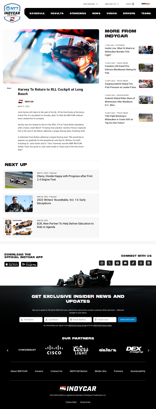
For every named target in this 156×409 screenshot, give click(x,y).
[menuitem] (37, 13)
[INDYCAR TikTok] (133, 263)
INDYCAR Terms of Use (78, 325)
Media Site (101, 371)
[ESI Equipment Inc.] (81, 350)
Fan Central (89, 4)
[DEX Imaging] (54, 350)
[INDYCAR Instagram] (102, 263)
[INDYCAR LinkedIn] (149, 263)
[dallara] (27, 350)
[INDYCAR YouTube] (125, 263)
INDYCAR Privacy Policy (102, 325)
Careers (39, 371)
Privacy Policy (71, 402)
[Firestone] (134, 350)
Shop (128, 4)
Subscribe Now (127, 319)
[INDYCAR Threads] (141, 263)
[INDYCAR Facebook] (117, 263)
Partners (118, 371)
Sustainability (138, 371)
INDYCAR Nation (79, 371)
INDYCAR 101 (110, 4)
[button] (7, 350)
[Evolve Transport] (108, 350)
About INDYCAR (19, 371)
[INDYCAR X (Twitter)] (110, 263)
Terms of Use (85, 402)
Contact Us (56, 371)
